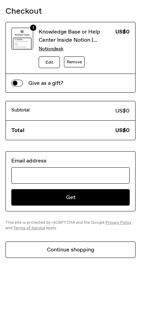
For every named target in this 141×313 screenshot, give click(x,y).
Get (70, 197)
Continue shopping (70, 249)
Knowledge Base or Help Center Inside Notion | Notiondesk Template (69, 39)
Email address (29, 160)
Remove (74, 62)
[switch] (17, 83)
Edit (49, 62)
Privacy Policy (118, 222)
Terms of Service (29, 227)
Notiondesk (51, 49)
